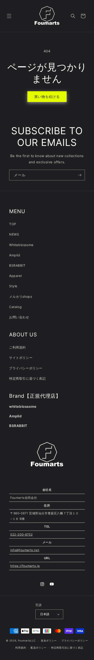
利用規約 (20, 647)
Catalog (15, 307)
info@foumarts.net (24, 550)
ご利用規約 (17, 347)
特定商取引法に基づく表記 (67, 647)
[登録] (80, 175)
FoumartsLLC (27, 640)
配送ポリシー (39, 647)
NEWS (14, 234)
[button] (9, 16)
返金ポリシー (49, 640)
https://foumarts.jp (25, 566)
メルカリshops (20, 296)
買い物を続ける (47, 96)
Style (13, 286)
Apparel (15, 276)
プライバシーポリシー (25, 368)
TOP (12, 224)
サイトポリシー (20, 358)
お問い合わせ (19, 317)
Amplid (14, 255)
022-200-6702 (21, 534)
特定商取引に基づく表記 (27, 378)
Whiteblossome (21, 245)
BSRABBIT (17, 265)
